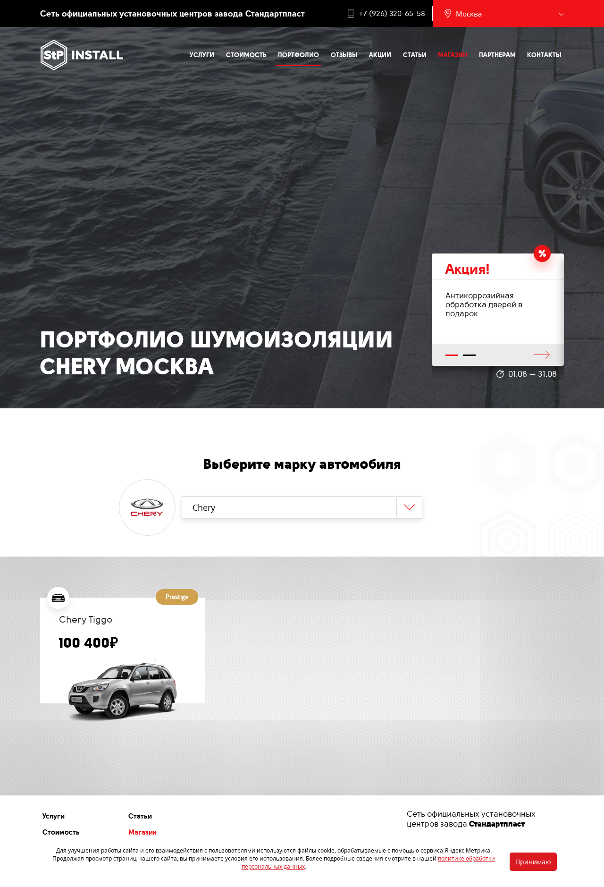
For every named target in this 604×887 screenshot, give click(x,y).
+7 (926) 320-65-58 (392, 13)
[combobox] (302, 507)
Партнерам (497, 55)
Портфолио (298, 55)
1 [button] (452, 355)
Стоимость (246, 55)
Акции (380, 55)
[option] (498, 309)
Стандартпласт (497, 823)
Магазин (452, 55)
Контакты (544, 55)
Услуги (202, 55)
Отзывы (344, 55)
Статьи (415, 55)
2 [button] (469, 355)
